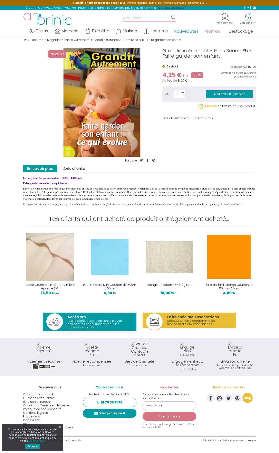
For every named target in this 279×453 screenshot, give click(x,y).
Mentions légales (35, 412)
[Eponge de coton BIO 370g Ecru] (169, 257)
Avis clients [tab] (74, 168)
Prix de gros (31, 416)
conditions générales (168, 424)
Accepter (33, 446)
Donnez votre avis (246, 77)
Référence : (236, 67)
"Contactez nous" (171, 8)
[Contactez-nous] (253, 7)
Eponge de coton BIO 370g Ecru (169, 285)
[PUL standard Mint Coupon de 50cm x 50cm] (110, 257)
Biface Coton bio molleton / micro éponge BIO (50, 286)
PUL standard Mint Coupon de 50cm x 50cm (109, 286)
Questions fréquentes (39, 398)
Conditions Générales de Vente (46, 405)
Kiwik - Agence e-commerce (239, 440)
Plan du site (31, 420)
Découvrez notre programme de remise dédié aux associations (193, 320)
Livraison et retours (37, 401)
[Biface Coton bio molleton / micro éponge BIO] (50, 257)
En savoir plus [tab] (40, 168)
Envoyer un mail (111, 413)
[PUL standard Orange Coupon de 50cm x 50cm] (229, 257)
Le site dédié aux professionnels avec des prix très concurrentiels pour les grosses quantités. (94, 321)
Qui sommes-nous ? (38, 394)
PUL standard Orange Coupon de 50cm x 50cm (229, 286)
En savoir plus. (37, 441)
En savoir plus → (197, 2)
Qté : (168, 94)
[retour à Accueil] (25, 39)
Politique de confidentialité (42, 409)
